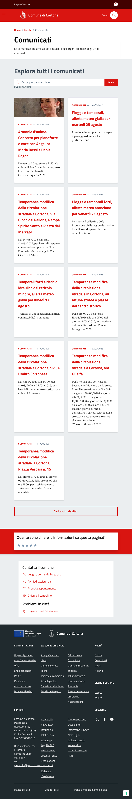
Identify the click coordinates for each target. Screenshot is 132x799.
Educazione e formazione (75, 657)
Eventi (98, 697)
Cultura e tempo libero (49, 668)
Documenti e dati (23, 691)
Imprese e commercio (52, 676)
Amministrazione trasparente (77, 722)
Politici (17, 676)
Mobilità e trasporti (51, 691)
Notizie (98, 655)
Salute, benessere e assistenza (78, 693)
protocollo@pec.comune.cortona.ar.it (33, 765)
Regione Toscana (22, 4)
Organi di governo (23, 655)
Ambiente (73, 686)
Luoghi (98, 692)
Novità (28, 30)
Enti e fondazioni (23, 671)
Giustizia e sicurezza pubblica (78, 668)
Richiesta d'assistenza (47, 773)
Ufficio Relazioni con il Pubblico (25, 748)
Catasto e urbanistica (52, 686)
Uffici (16, 665)
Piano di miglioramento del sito (90, 790)
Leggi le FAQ (47, 745)
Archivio (99, 671)
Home (17, 30)
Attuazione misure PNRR (77, 753)
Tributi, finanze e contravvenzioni (76, 678)
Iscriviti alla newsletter (47, 722)
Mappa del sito (22, 790)
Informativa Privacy (78, 730)
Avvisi (98, 665)
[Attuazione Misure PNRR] (28, 634)
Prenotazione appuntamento (49, 753)
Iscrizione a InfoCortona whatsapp (47, 735)
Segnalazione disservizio (48, 763)
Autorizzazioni (75, 702)
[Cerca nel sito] (114, 15)
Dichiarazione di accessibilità (76, 742)
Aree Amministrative (25, 660)
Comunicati (25, 124)
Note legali (74, 735)
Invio (111, 82)
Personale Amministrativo (22, 683)
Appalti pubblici (49, 681)
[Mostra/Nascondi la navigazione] (4, 15)
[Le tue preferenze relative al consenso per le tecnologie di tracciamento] (126, 793)
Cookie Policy (52, 790)
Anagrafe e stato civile (50, 657)
